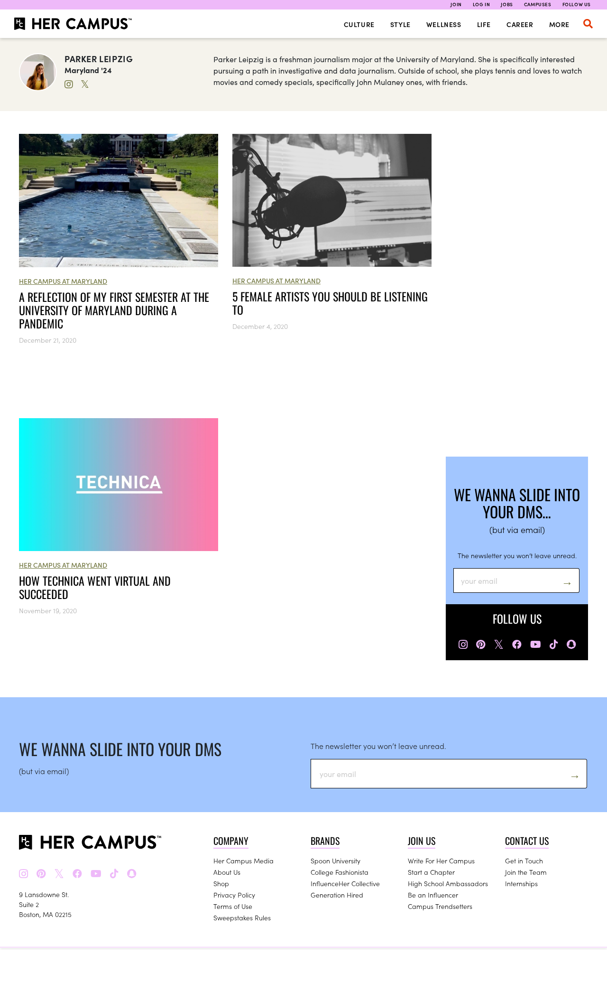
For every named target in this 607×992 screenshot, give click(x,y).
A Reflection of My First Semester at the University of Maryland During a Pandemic (114, 310)
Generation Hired (337, 894)
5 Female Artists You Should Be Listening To (330, 303)
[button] (588, 23)
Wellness (443, 24)
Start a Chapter (431, 872)
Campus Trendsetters (440, 906)
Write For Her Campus (441, 860)
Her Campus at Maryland (63, 281)
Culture (359, 24)
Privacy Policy (234, 894)
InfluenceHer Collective (345, 883)
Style (400, 24)
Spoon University (335, 860)
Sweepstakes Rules (242, 917)
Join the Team (526, 872)
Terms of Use (232, 906)
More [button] (559, 24)
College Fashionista (339, 872)
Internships (521, 883)
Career (519, 24)
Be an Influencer (433, 894)
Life (484, 24)
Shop (221, 883)
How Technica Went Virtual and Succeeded (95, 587)
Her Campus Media (243, 860)
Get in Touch (524, 860)
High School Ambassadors (448, 883)
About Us (226, 872)
